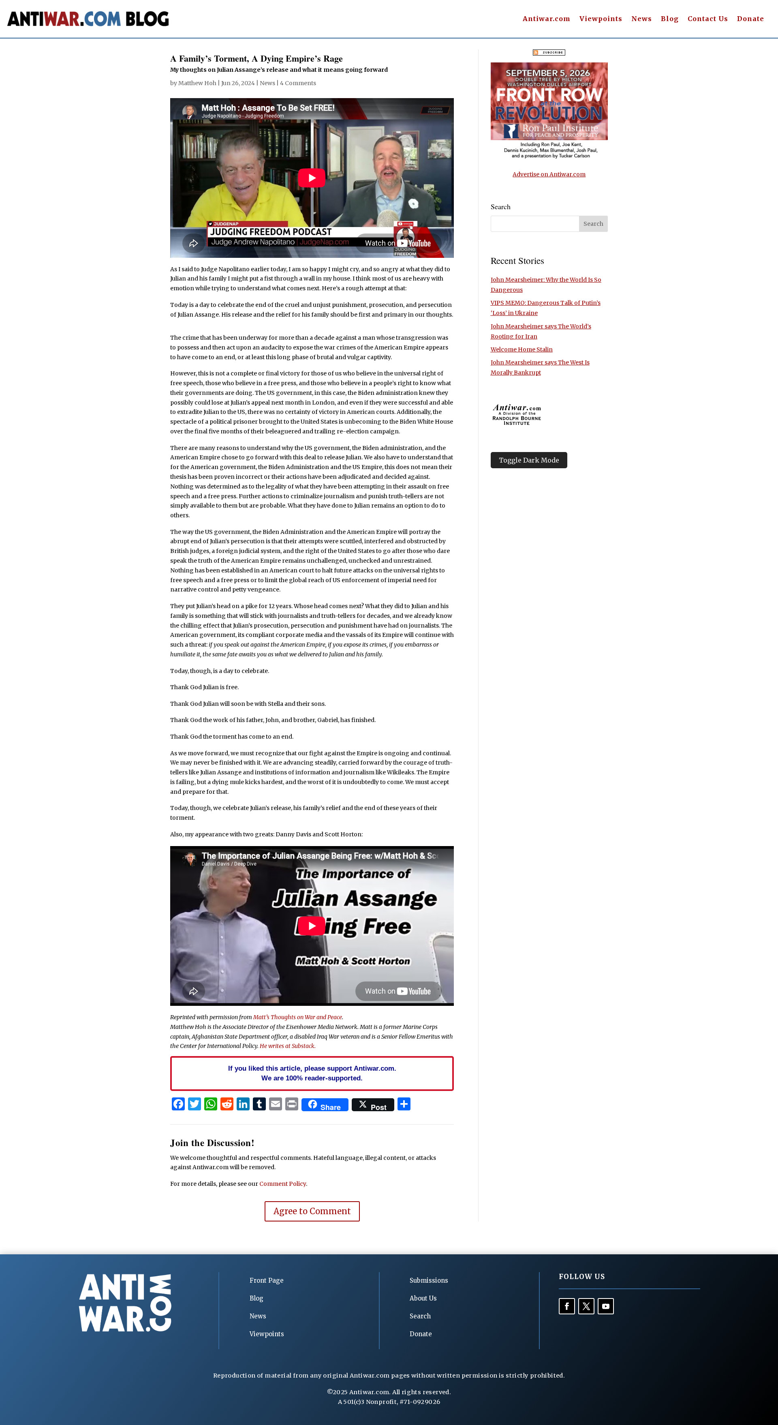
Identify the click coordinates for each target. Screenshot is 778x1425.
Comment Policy (282, 1183)
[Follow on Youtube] (606, 1306)
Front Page (267, 1280)
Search (420, 1316)
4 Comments (298, 83)
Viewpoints (600, 19)
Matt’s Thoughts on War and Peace (297, 1017)
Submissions (429, 1280)
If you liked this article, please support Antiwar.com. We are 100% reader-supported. (312, 1073)
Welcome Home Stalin (522, 349)
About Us (423, 1298)
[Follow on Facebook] (567, 1306)
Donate (750, 19)
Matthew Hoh (197, 83)
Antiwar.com (547, 19)
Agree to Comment (312, 1211)
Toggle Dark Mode (529, 460)
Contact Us (708, 19)
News (641, 19)
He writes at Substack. (288, 1046)
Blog (670, 19)
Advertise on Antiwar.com (549, 174)
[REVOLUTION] (549, 157)
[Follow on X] (586, 1306)
